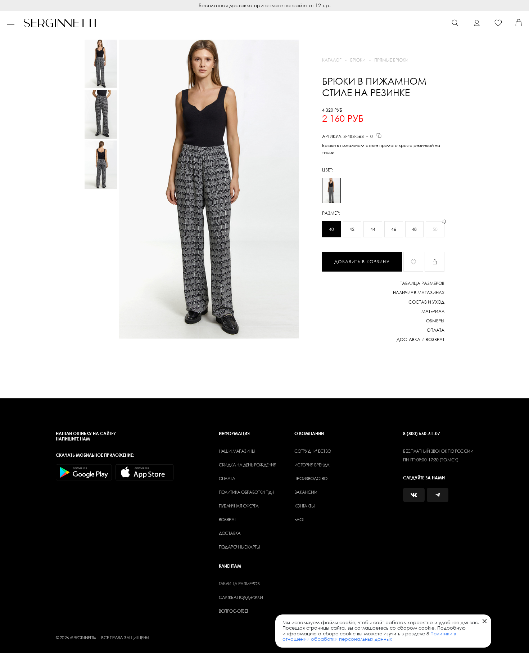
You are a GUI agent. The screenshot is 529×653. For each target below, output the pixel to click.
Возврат (227, 519)
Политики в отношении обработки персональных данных (369, 636)
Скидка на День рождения (247, 465)
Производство (310, 478)
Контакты (304, 506)
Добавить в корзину (362, 261)
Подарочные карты (239, 547)
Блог (299, 519)
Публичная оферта (238, 506)
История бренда (312, 465)
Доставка (230, 533)
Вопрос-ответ (233, 611)
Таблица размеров (239, 583)
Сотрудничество (312, 451)
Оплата (227, 478)
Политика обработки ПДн (246, 492)
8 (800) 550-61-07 (421, 433)
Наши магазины (237, 451)
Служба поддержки (241, 597)
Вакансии (305, 492)
